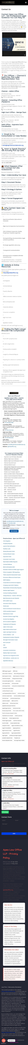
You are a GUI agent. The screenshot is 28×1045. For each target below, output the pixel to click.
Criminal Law (5, 698)
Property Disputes (7, 543)
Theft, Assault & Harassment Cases (12, 574)
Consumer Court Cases (9, 559)
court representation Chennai (9, 693)
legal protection (5, 733)
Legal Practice (16, 730)
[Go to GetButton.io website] (3, 1043)
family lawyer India (6, 710)
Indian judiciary (18, 715)
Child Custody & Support (9, 611)
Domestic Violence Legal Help (10, 616)
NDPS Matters (6, 580)
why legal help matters (19, 740)
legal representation (16, 733)
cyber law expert (6, 700)
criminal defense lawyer (19, 695)
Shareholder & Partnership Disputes (12, 587)
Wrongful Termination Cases (10, 640)
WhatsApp (5, 812)
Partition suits (6, 548)
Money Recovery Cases (9, 551)
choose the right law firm (8, 681)
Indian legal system (6, 720)
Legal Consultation (6, 728)
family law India (16, 708)
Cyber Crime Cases (8, 627)
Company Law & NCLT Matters (10, 585)
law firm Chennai (17, 720)
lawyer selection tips (15, 723)
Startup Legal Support (8, 590)
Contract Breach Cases (9, 554)
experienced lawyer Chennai (8, 705)
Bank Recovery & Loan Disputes (11, 598)
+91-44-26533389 (9, 774)
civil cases (18, 681)
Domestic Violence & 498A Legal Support (13, 569)
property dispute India (7, 738)
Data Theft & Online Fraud (9, 629)
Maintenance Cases (8, 614)
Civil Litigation (6, 541)
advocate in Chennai (7, 673)
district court (5, 703)
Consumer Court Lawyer (7, 688)
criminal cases (21, 693)
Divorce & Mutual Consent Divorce (12, 608)
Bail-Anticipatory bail (19, 673)
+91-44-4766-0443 (9, 437)
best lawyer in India (6, 676)
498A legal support (6, 671)
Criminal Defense (7, 564)
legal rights (4, 735)
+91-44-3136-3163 (9, 430)
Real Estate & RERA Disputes (10, 561)
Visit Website (14, 531)
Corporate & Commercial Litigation (12, 582)
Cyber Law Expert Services (9, 632)
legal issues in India (6, 730)
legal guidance (16, 728)
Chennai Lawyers (6, 678)
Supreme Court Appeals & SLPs (11, 655)
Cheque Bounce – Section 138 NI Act (12, 595)
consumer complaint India (18, 686)
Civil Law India (15, 683)
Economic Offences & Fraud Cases (11, 577)
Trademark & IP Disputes (9, 624)
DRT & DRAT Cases (7, 601)
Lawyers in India (6, 725)
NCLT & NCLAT (6, 642)
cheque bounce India (17, 678)
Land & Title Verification (9, 546)
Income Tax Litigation (8, 619)
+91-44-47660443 (9, 799)
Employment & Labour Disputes (11, 637)
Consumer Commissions (9, 650)
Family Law (6, 606)
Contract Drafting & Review (10, 593)
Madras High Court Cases (9, 653)
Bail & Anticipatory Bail (9, 567)
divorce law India (14, 703)
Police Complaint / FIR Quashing (11, 572)
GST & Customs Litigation (9, 621)
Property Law (17, 738)
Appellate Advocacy (8, 660)
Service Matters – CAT (8, 634)
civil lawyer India (6, 686)
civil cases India (6, 683)
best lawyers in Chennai (18, 676)
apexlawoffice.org (11, 446)
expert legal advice (6, 708)
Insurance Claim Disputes (9, 603)
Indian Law (4, 718)
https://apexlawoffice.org (10, 272)
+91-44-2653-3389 (9, 422)
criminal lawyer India (15, 698)
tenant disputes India (7, 740)
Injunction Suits (7, 556)
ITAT (4, 645)
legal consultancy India (17, 725)
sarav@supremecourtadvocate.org (13, 145)
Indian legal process (14, 718)
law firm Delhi (5, 723)
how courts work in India (18, 710)
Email (11, 812)
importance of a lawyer (7, 715)
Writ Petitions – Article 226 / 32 (11, 658)
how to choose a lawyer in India (9, 713)
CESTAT (5, 647)
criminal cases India (7, 695)
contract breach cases (7, 691)
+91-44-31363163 (9, 786)
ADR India (15, 671)
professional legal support (15, 735)
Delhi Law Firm (15, 700)
